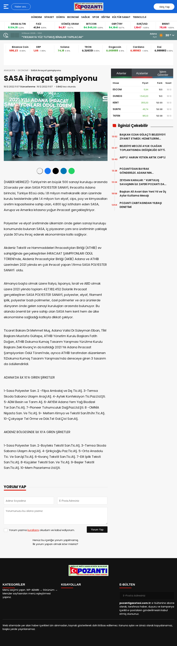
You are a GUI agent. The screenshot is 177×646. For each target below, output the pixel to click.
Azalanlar (142, 73)
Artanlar (121, 73)
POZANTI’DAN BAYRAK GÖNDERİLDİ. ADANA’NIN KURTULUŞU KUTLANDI (136, 171)
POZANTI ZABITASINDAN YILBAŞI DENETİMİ (141, 205)
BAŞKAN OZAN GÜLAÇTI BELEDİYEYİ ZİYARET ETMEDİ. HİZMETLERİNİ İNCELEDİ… (142, 137)
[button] (13, 35)
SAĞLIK (85, 17)
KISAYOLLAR (71, 584)
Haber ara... (21, 6)
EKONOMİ (73, 17)
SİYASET (49, 17)
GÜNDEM (36, 17)
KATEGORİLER (14, 584)
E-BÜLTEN (127, 584)
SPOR (95, 17)
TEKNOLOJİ (139, 17)
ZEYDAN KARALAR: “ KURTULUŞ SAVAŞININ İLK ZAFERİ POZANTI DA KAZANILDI (142, 182)
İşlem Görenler (162, 73)
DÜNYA (60, 17)
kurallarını (33, 530)
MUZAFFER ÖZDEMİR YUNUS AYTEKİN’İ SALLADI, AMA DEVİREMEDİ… (76, 37)
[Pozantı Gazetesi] (89, 7)
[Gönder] (170, 596)
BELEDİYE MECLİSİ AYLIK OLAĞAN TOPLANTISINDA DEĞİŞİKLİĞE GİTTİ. (142, 148)
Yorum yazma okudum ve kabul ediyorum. (42, 530)
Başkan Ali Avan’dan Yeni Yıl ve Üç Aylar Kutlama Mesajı (143, 193)
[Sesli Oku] (40, 171)
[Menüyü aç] (6, 6)
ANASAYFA (9, 70)
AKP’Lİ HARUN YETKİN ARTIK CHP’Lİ (142, 159)
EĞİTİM (105, 17)
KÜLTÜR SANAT (121, 17)
